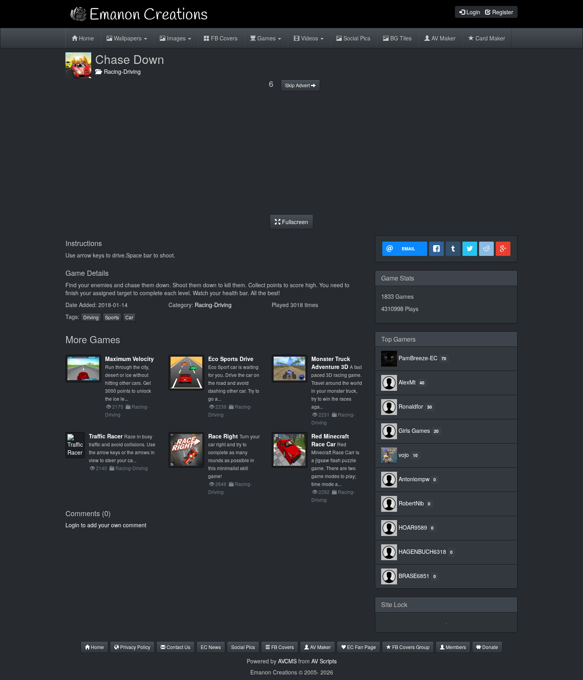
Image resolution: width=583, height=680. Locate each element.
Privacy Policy (134, 647)
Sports (112, 317)
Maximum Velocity (129, 359)
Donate (489, 647)
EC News (211, 647)
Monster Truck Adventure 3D (330, 363)
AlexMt (407, 382)
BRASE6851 (414, 576)
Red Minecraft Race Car (330, 440)
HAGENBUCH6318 (422, 551)
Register (502, 12)
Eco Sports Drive (230, 359)
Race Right (223, 436)
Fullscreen (294, 222)
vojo (404, 455)
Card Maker (489, 38)
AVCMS (287, 661)
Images (176, 38)
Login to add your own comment (105, 525)
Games (266, 38)
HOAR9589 (413, 527)
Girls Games (414, 430)
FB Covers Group (410, 647)
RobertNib (411, 503)
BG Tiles (400, 38)
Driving (91, 317)
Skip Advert (298, 85)
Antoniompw (414, 479)
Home (85, 38)
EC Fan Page (361, 647)
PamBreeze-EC (418, 358)
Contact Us (177, 647)
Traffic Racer (106, 436)
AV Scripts (324, 661)
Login (472, 12)
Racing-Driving (121, 71)
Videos (309, 38)
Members (455, 647)
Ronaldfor (411, 406)
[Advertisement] (291, 152)
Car (129, 317)
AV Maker (443, 38)
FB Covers (223, 38)
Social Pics (356, 38)
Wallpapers (127, 38)
